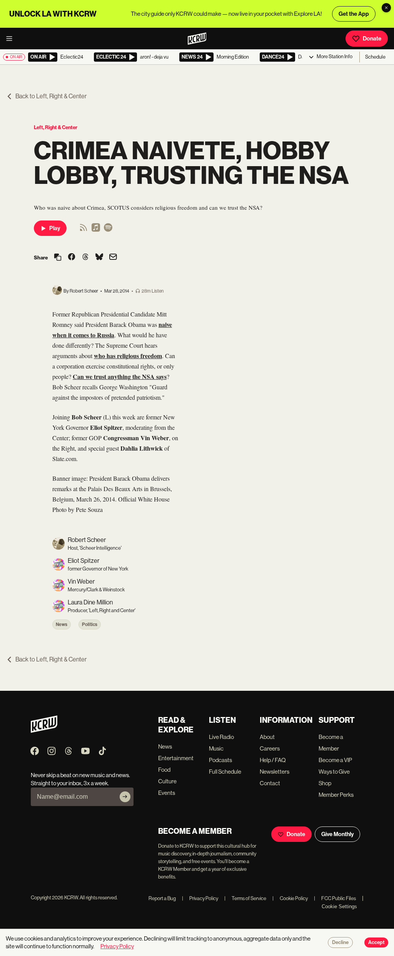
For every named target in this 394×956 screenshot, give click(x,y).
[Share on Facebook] (71, 257)
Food (164, 769)
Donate (372, 38)
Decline (340, 942)
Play (54, 228)
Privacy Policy (200, 898)
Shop (325, 783)
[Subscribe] (125, 796)
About (267, 737)
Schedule (375, 57)
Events (166, 792)
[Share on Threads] (85, 257)
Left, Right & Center (55, 127)
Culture (167, 781)
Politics (89, 624)
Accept (376, 942)
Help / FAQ (273, 760)
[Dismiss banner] (386, 7)
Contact (270, 783)
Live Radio (221, 737)
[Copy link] (58, 257)
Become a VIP (335, 760)
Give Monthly (337, 834)
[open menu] (11, 38)
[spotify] (108, 230)
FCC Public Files (335, 898)
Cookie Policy (290, 898)
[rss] (83, 230)
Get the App (354, 13)
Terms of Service (245, 898)
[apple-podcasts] (95, 230)
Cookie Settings (339, 906)
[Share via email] (113, 258)
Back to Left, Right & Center (51, 96)
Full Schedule (225, 771)
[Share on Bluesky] (99, 257)
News (61, 624)
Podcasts (220, 760)
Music (216, 748)
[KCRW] (44, 730)
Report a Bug (162, 898)
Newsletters (274, 771)
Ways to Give (334, 771)
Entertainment (176, 758)
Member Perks (336, 794)
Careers (270, 748)
